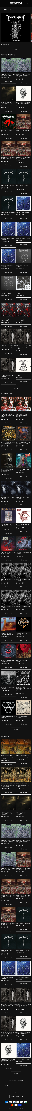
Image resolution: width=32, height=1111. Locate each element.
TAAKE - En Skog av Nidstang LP (23, 607)
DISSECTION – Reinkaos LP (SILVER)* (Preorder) (7, 292)
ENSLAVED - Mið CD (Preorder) (23, 238)
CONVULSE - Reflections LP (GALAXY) (7, 687)
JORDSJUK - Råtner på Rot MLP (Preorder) (23, 292)
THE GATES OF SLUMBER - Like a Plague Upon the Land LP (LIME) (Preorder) (8, 785)
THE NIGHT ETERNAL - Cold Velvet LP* (7, 498)
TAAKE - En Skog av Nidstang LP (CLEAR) (23, 580)
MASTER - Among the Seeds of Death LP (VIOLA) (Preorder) (8, 158)
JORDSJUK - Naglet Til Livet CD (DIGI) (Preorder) (23, 319)
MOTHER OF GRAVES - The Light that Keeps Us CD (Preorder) (7, 813)
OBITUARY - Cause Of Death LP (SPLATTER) (23, 553)
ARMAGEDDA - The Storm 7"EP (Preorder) (23, 374)
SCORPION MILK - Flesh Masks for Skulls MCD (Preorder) (23, 1033)
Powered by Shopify (20, 1108)
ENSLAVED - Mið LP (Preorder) (23, 212)
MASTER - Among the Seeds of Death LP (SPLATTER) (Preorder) (23, 159)
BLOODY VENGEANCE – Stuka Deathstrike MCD (8, 553)
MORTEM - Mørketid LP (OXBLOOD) (21, 717)
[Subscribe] (27, 1085)
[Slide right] (19, 49)
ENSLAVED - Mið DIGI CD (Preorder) (7, 265)
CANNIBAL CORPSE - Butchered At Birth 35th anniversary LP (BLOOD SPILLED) (21, 414)
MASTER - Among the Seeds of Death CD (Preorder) (23, 869)
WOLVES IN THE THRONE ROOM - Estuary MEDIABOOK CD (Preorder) (8, 375)
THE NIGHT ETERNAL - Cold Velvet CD (22, 498)
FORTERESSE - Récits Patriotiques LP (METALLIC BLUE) (7, 526)
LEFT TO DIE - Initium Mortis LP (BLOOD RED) (23, 470)
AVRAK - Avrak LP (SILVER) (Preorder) (22, 186)
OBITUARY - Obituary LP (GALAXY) (21, 634)
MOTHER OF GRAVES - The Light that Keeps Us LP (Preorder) (7, 104)
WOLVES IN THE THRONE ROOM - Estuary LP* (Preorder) (8, 346)
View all (16, 388)
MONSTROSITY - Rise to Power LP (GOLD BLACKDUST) (8, 443)
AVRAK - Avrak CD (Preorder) (8, 212)
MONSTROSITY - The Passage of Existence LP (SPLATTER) (23, 443)
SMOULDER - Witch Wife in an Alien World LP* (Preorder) (8, 75)
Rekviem (13, 1108)
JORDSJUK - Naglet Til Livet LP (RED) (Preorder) (8, 319)
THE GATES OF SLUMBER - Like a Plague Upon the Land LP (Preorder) (23, 785)
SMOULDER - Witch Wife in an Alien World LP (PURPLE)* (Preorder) (23, 75)
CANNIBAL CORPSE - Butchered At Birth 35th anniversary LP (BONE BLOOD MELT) (8, 414)
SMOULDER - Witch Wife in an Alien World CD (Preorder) (8, 841)
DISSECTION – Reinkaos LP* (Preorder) (22, 265)
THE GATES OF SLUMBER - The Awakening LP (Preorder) (23, 756)
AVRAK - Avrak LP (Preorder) (8, 185)
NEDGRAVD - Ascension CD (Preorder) (7, 131)
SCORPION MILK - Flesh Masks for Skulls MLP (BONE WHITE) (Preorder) (23, 104)
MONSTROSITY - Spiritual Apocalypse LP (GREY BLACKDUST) (7, 471)
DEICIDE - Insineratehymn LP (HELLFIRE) (8, 717)
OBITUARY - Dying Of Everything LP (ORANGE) (7, 634)
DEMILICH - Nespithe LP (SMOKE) (21, 660)
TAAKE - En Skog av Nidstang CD (8, 580)
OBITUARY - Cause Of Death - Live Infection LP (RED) (8, 660)
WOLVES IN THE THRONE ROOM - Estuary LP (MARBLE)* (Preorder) (23, 347)
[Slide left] (12, 49)
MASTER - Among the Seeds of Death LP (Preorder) (23, 131)
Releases (4, 44)
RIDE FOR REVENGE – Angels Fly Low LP (22, 525)
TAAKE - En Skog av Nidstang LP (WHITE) (8, 607)
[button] (3, 3)
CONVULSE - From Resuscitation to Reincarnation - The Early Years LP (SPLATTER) (23, 689)
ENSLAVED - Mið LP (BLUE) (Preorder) (7, 239)
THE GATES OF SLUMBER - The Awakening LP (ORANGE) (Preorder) (8, 757)
